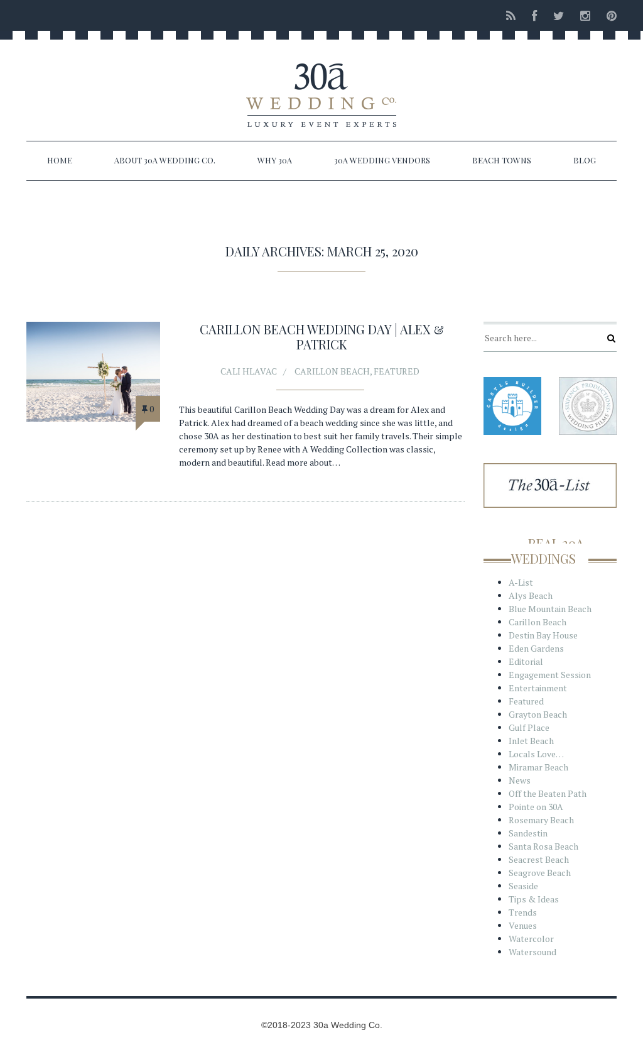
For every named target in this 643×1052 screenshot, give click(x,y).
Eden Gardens (536, 648)
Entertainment (538, 688)
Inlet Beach (531, 741)
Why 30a (274, 160)
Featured (396, 371)
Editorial (526, 661)
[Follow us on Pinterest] (608, 15)
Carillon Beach (332, 371)
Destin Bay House (543, 635)
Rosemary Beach (541, 820)
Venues (523, 925)
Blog (584, 160)
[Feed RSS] (511, 15)
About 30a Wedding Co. (164, 160)
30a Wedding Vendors (382, 160)
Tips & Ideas (534, 899)
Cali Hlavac (248, 371)
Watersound (532, 952)
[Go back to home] (321, 84)
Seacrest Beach (539, 859)
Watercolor (531, 939)
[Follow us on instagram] (585, 15)
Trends (523, 912)
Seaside (523, 886)
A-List (521, 582)
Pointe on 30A (536, 807)
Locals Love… (536, 754)
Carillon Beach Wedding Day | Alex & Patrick (322, 337)
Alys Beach (531, 595)
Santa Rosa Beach (543, 846)
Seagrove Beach (540, 873)
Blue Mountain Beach (550, 609)
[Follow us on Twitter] (558, 15)
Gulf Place (529, 727)
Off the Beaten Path (547, 793)
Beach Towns (501, 160)
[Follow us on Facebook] (534, 15)
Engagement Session (550, 675)
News (520, 780)
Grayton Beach (538, 714)
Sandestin (528, 833)
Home (59, 160)
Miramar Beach (538, 767)
